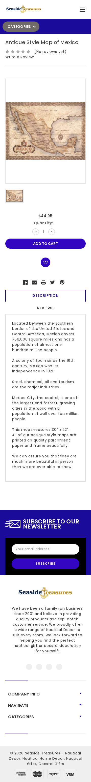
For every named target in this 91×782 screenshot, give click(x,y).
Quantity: (43, 222)
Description (45, 295)
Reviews (45, 307)
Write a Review (19, 56)
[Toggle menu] (83, 8)
